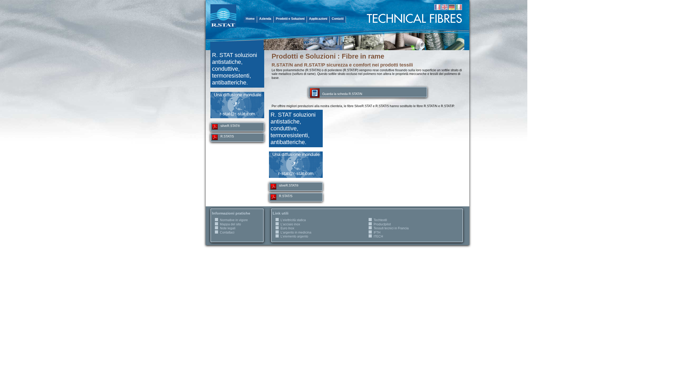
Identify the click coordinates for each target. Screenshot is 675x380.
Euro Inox (287, 228)
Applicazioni (318, 19)
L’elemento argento (294, 236)
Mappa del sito (230, 224)
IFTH (377, 232)
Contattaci (227, 232)
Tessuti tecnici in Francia (391, 228)
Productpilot (382, 224)
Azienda (265, 19)
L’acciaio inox (290, 224)
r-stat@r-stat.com (237, 113)
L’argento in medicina (296, 232)
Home (250, 19)
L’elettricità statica (293, 220)
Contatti (338, 19)
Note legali (227, 228)
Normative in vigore (234, 220)
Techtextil (380, 220)
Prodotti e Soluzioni (290, 19)
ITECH (378, 236)
